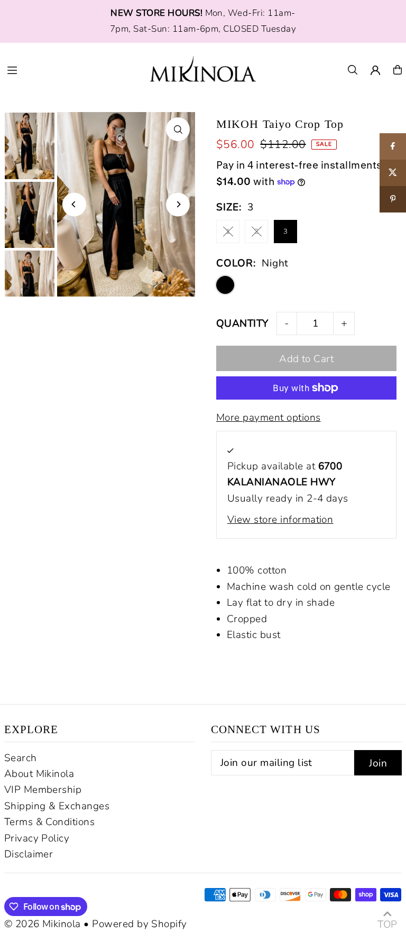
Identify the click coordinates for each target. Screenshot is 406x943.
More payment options (268, 417)
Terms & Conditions (49, 822)
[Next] (178, 204)
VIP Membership (43, 790)
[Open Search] (352, 70)
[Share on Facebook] (393, 146)
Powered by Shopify (139, 924)
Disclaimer (28, 854)
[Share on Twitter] (393, 173)
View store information (280, 519)
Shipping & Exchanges (57, 806)
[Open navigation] (72, 69)
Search (20, 758)
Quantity (242, 323)
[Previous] (74, 204)
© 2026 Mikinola (42, 924)
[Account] (375, 70)
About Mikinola (39, 774)
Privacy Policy (37, 838)
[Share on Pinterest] (393, 199)
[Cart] (397, 70)
